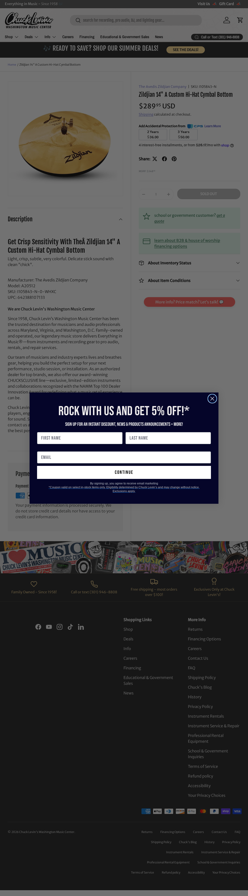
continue (124, 472)
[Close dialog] (212, 398)
